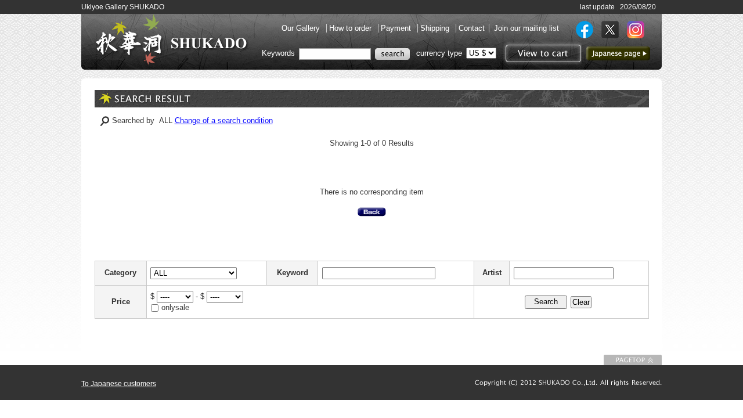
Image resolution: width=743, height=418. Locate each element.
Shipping (436, 28)
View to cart (542, 53)
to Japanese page (618, 53)
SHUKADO (171, 39)
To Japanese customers (118, 384)
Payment (397, 28)
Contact (472, 28)
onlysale (175, 307)
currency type (439, 53)
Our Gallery (302, 28)
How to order (351, 28)
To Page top (633, 360)
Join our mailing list (526, 28)
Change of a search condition (224, 120)
